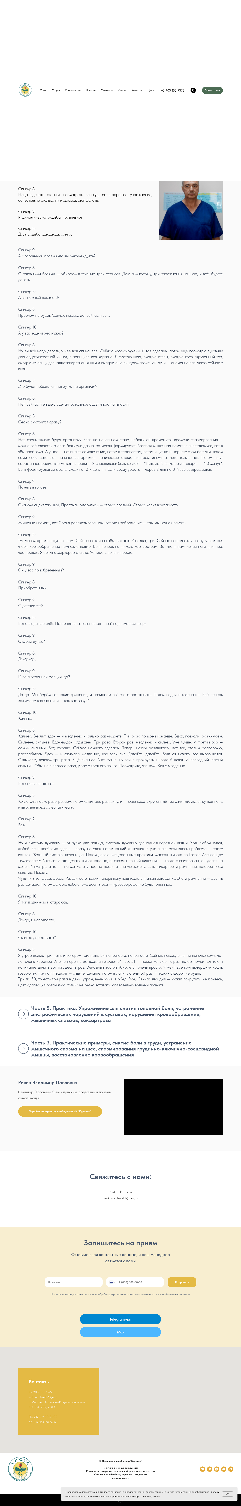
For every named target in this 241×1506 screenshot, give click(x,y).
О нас (43, 90)
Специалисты (73, 90)
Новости (91, 90)
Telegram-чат (121, 1319)
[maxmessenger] (230, 1470)
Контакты (137, 90)
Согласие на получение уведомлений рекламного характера (120, 1471)
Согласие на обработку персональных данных (120, 1474)
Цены (151, 90)
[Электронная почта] (223, 1470)
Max (120, 1332)
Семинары (107, 90)
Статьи (122, 90)
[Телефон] (193, 90)
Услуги (56, 90)
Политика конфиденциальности (120, 1467)
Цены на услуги (120, 1477)
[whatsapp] (216, 1470)
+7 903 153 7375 (172, 90)
